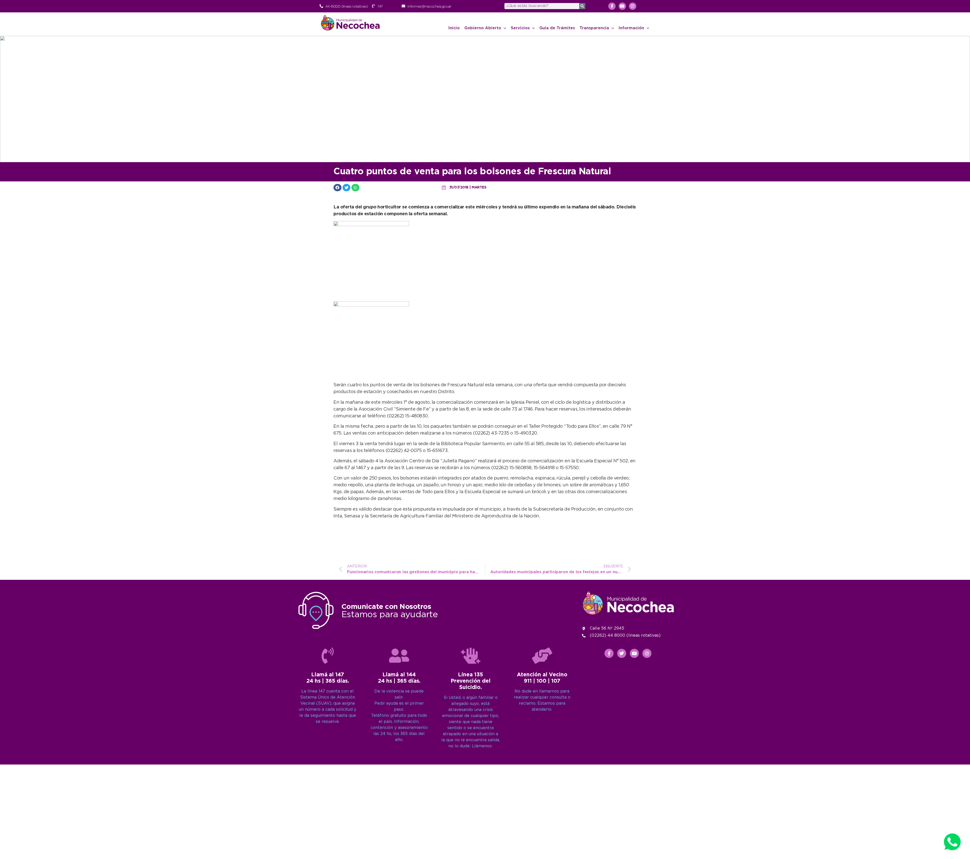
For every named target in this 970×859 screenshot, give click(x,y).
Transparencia (594, 28)
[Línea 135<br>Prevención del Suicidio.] (471, 656)
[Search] (582, 6)
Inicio (454, 28)
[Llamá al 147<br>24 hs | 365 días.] (328, 656)
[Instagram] (632, 6)
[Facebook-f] (612, 6)
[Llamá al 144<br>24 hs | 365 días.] (399, 656)
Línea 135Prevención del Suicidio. (471, 681)
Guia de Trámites (557, 28)
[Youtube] (622, 6)
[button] (337, 187)
